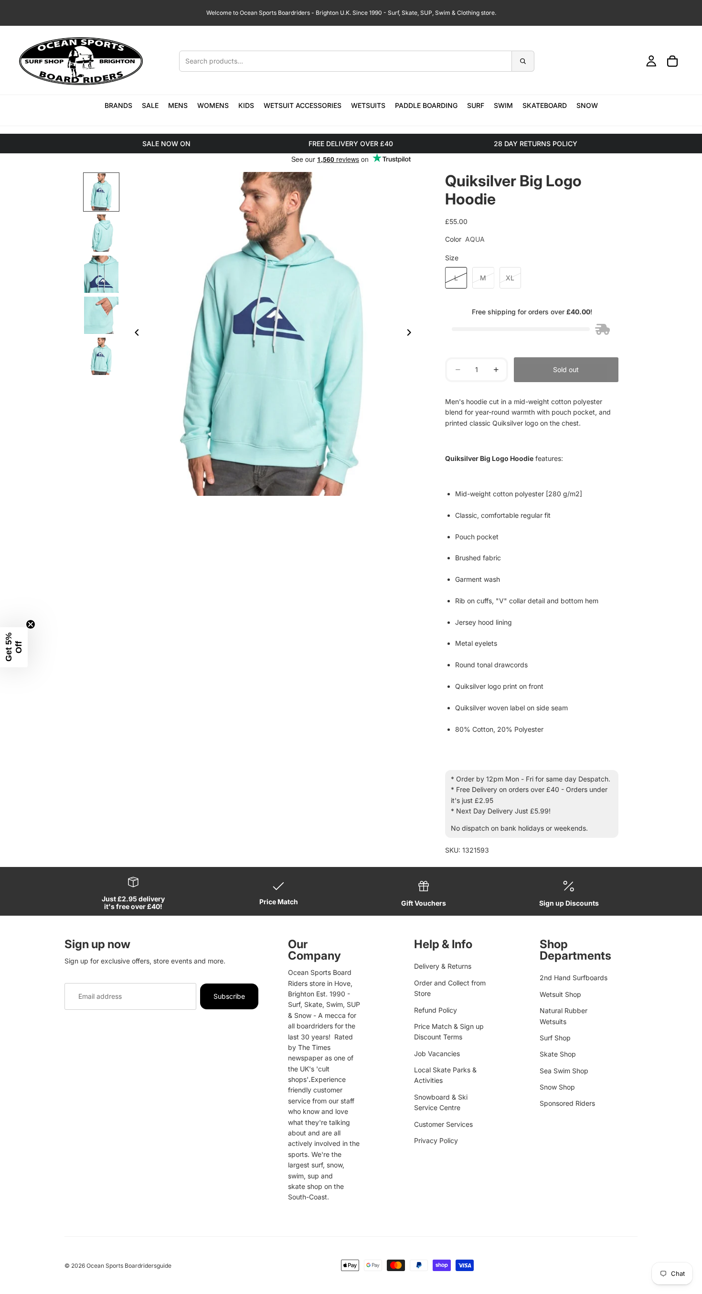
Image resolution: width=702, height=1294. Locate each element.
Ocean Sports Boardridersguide (128, 1265)
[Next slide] (411, 333)
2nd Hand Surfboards (573, 977)
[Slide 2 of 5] (101, 233)
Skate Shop (558, 1054)
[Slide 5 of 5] (101, 356)
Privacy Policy (436, 1140)
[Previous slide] (134, 333)
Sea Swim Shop (564, 1071)
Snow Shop (557, 1087)
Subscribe (229, 996)
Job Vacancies (437, 1053)
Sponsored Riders (567, 1103)
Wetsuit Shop (560, 994)
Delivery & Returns (442, 966)
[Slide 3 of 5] (101, 274)
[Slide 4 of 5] (101, 315)
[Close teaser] (30, 624)
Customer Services (443, 1124)
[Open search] (356, 61)
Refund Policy (435, 1010)
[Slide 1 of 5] (101, 192)
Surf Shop (555, 1038)
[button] (14, 647)
